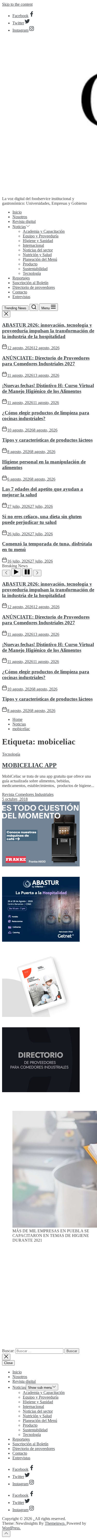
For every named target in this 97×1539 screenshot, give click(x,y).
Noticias (19, 226)
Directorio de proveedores (33, 287)
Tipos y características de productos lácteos (47, 440)
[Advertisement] (48, 1297)
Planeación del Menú (40, 259)
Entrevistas (21, 297)
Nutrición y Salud (37, 254)
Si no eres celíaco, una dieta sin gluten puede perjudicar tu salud (42, 519)
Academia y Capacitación (44, 231)
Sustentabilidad (35, 268)
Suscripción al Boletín (30, 283)
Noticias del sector (38, 250)
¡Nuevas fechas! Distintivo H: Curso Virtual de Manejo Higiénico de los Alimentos (48, 388)
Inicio (17, 212)
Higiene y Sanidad (38, 240)
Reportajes (21, 278)
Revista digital (24, 221)
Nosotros (19, 217)
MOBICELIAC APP (29, 765)
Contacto (19, 292)
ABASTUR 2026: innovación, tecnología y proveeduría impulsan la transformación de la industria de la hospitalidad (48, 330)
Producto (30, 264)
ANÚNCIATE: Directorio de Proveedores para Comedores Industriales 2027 (45, 360)
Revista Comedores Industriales (28, 794)
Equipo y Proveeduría (40, 236)
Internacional (33, 245)
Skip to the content (17, 4)
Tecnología (32, 273)
